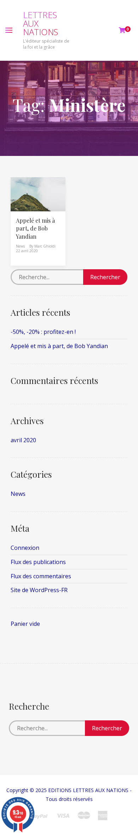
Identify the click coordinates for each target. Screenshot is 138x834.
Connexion (25, 548)
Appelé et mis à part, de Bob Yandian (35, 228)
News (20, 246)
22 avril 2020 (27, 250)
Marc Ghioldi (45, 246)
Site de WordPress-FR (39, 590)
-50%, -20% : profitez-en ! (43, 332)
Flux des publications (38, 562)
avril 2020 (23, 440)
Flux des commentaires (41, 576)
